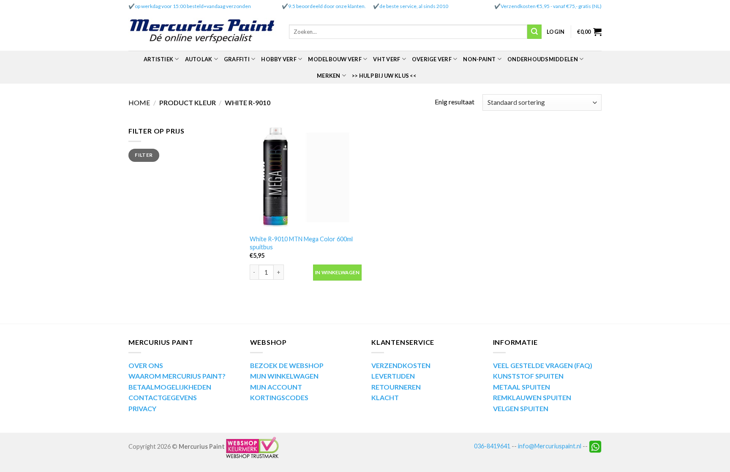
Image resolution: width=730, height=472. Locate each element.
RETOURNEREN (396, 387)
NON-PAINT (479, 59)
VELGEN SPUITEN (520, 408)
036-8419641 (492, 446)
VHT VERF (386, 59)
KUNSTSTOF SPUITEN (528, 376)
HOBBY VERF (279, 59)
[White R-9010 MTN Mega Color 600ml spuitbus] (306, 178)
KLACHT (385, 397)
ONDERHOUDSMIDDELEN (542, 59)
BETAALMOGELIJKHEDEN (169, 387)
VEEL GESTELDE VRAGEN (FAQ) (542, 365)
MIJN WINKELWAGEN (284, 376)
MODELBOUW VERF (335, 59)
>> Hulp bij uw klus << (384, 75)
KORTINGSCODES (279, 397)
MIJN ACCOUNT (276, 387)
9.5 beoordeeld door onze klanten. (327, 6)
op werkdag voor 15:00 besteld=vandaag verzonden (193, 6)
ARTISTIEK (158, 59)
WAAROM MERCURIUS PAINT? (177, 376)
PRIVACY (142, 408)
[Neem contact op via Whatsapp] (595, 446)
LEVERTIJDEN (393, 376)
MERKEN (328, 75)
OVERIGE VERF (432, 59)
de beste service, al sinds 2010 (413, 6)
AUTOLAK (198, 59)
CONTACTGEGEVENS (162, 397)
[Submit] (534, 32)
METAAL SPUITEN (521, 387)
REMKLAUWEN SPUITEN (532, 397)
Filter (144, 155)
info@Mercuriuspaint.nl (549, 446)
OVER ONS (145, 365)
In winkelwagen (337, 272)
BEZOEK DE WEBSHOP (287, 365)
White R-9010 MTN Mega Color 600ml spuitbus (301, 243)
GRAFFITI (237, 59)
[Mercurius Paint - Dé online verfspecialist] (202, 32)
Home (139, 102)
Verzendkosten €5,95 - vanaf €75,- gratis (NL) (551, 6)
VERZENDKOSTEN (400, 365)
